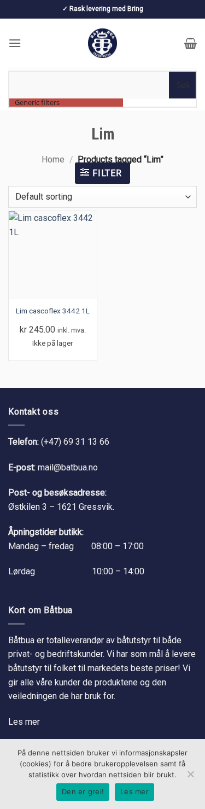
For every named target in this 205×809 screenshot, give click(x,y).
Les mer (24, 722)
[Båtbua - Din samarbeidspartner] (103, 43)
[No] (190, 777)
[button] (14, 43)
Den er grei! (83, 791)
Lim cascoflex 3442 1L (53, 310)
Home (53, 159)
